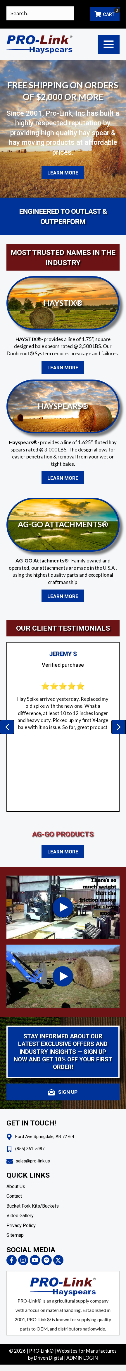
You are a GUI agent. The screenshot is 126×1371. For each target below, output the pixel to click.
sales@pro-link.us (33, 1161)
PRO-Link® (41, 1351)
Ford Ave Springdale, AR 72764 (44, 1136)
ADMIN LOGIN (82, 1358)
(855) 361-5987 (29, 1148)
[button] (109, 44)
